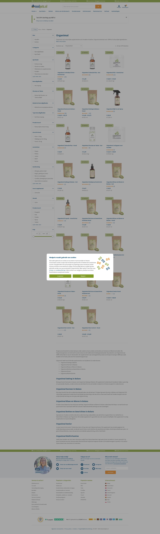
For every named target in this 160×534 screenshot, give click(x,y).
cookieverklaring (60, 270)
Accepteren (60, 276)
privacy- (51, 270)
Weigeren (83, 276)
